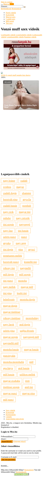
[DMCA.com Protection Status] (21, 475)
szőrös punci (9, 236)
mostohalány (32, 318)
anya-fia (27, 199)
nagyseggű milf (31, 337)
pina (20, 249)
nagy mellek (9, 287)
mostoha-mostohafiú (13, 362)
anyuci (31, 249)
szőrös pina (9, 330)
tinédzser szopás (11, 387)
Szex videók (10, 410)
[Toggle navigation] (2, 4)
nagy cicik (8, 211)
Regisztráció (16, 9)
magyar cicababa (11, 380)
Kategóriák (10, 15)
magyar (20, 186)
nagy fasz (8, 230)
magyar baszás (31, 349)
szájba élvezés (27, 330)
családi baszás (10, 205)
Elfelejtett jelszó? (19, 441)
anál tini (29, 387)
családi (23, 180)
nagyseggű (24, 224)
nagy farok (8, 324)
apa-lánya (8, 368)
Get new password (8, 459)
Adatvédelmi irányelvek (15, 419)
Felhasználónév (7, 436)
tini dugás (8, 249)
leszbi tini (22, 293)
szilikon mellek (27, 374)
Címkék (9, 417)
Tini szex (9, 23)
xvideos (7, 186)
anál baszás (23, 368)
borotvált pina (10, 199)
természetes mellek (12, 255)
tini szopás (8, 224)
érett (27, 380)
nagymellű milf (11, 343)
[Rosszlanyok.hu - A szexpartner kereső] (21, 69)
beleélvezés (9, 299)
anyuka (7, 243)
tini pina (7, 293)
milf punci (8, 399)
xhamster (26, 193)
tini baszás (23, 230)
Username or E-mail (8, 457)
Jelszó (3, 439)
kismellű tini (30, 262)
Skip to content (6, 2)
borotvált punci (11, 262)
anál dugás (24, 324)
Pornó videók (11, 13)
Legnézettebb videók (24, 35)
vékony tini (9, 268)
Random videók (30, 37)
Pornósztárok (11, 415)
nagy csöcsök (23, 218)
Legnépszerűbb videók (15, 37)
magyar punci (10, 393)
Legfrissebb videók (8, 35)
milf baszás (8, 374)
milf (31, 362)
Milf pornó (10, 21)
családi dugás (10, 193)
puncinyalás (9, 355)
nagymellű (25, 268)
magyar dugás (10, 305)
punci (24, 236)
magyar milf (27, 287)
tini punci (8, 280)
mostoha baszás (11, 349)
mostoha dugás (27, 299)
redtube (7, 218)
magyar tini (24, 211)
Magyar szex (10, 17)
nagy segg (21, 243)
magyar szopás (10, 337)
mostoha (22, 280)
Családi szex (10, 19)
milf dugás (8, 274)
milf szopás (25, 274)
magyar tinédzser (11, 312)
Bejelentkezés (6, 9)
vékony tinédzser (11, 318)
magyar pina (28, 393)
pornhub (26, 205)
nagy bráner (9, 180)
